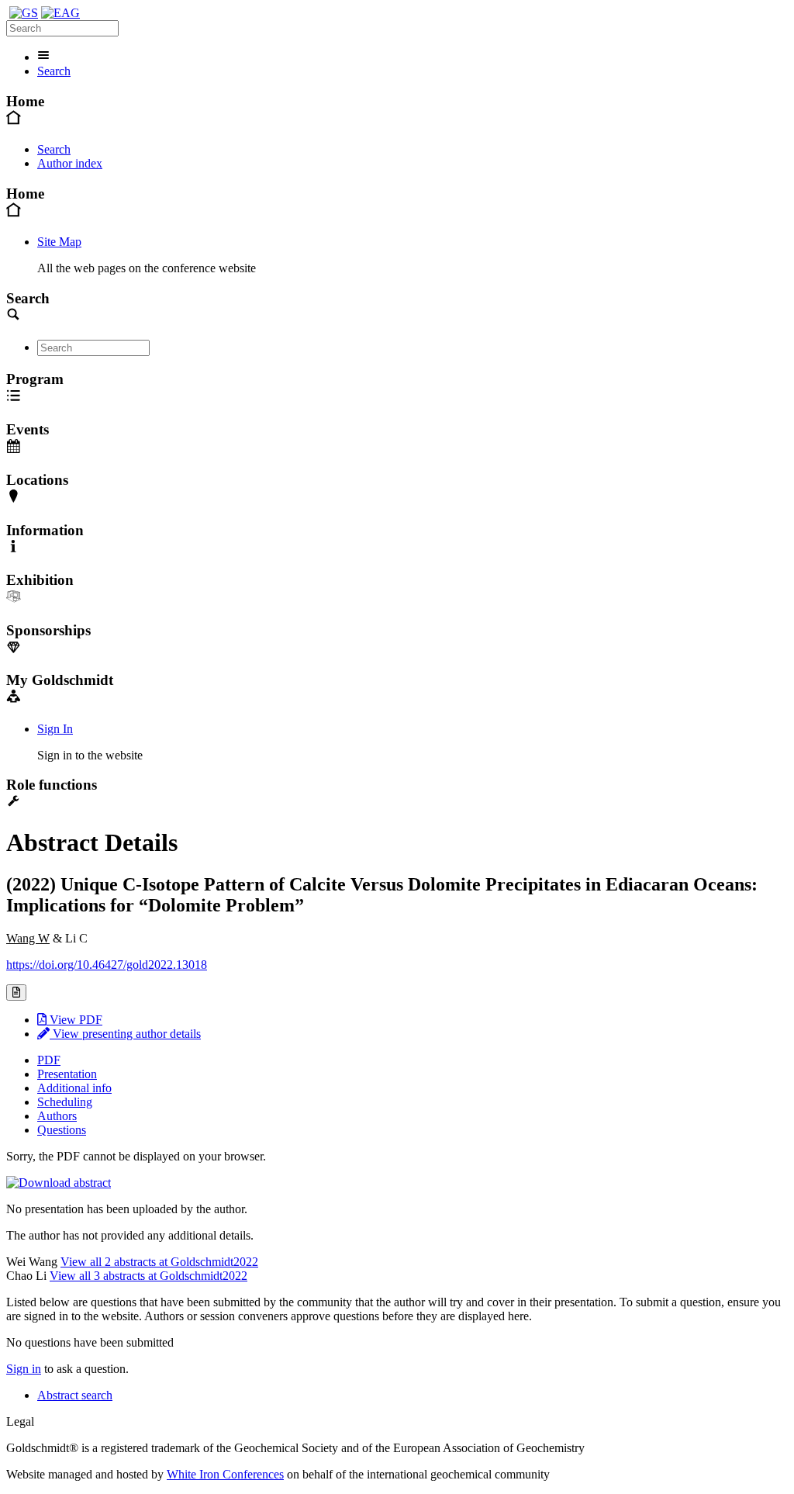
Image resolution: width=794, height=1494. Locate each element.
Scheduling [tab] (64, 1101)
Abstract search (74, 1395)
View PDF (74, 1019)
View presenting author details (125, 1033)
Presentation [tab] (67, 1074)
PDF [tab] (48, 1060)
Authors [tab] (57, 1115)
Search (54, 71)
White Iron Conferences (225, 1474)
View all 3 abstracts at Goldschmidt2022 (148, 1275)
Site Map (59, 241)
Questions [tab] (61, 1129)
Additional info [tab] (74, 1088)
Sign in (23, 1368)
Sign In (55, 728)
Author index (69, 163)
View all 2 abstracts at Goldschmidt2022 (159, 1261)
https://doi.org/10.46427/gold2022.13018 (106, 964)
